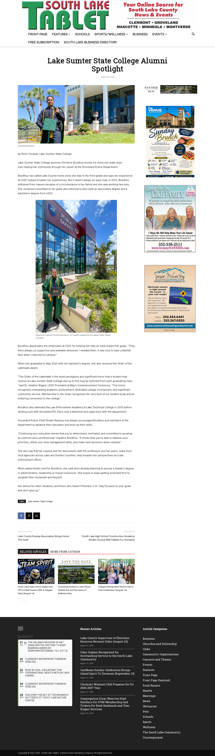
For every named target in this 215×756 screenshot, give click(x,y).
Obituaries (150, 706)
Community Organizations (161, 654)
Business (140, 34)
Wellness (149, 727)
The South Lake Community (162, 732)
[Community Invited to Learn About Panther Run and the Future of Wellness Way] (76, 571)
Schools (82, 34)
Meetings (149, 696)
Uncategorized (153, 737)
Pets (146, 711)
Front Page (37, 34)
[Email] (36, 515)
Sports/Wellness (110, 34)
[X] (29, 515)
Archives (22, 582)
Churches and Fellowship (160, 644)
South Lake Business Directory (90, 42)
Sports (147, 722)
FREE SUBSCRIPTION (43, 42)
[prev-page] (20, 600)
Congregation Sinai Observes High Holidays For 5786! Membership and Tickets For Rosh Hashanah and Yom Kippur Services (104, 704)
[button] (193, 34)
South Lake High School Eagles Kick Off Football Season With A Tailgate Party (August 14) (35, 590)
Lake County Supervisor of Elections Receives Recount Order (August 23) (104, 639)
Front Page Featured (156, 680)
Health (147, 690)
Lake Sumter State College (40, 501)
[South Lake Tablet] (107, 15)
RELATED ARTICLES (33, 551)
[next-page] (25, 600)
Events (158, 34)
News (146, 701)
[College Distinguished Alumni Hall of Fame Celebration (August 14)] (116, 571)
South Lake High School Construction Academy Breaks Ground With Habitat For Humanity (108, 538)
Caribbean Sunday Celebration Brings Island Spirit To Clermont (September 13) (107, 671)
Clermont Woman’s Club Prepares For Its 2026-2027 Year (107, 686)
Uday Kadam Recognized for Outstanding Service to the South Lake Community (106, 655)
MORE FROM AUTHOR (65, 551)
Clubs (146, 649)
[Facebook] (21, 515)
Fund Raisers (151, 685)
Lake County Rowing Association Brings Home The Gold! (43, 538)
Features (60, 34)
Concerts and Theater (157, 659)
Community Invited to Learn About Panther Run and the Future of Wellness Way (74, 590)
